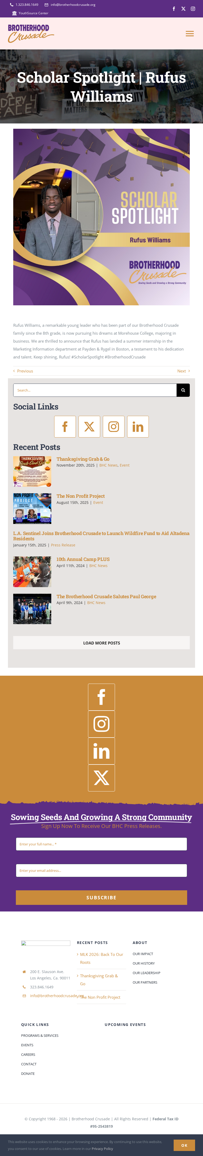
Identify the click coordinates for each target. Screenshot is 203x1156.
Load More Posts (101, 643)
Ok (184, 1145)
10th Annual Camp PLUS (83, 559)
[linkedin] (138, 426)
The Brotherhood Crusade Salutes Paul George (106, 596)
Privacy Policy (102, 1148)
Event (125, 465)
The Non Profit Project (81, 496)
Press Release (63, 544)
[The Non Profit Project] (32, 508)
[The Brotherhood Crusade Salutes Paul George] (32, 609)
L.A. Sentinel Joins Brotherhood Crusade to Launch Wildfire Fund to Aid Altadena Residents (101, 536)
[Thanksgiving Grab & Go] (32, 471)
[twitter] (183, 9)
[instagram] (193, 9)
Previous (25, 371)
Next (181, 371)
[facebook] (174, 9)
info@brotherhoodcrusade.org (57, 995)
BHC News (108, 465)
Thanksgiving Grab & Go (83, 459)
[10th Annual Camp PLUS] (32, 571)
